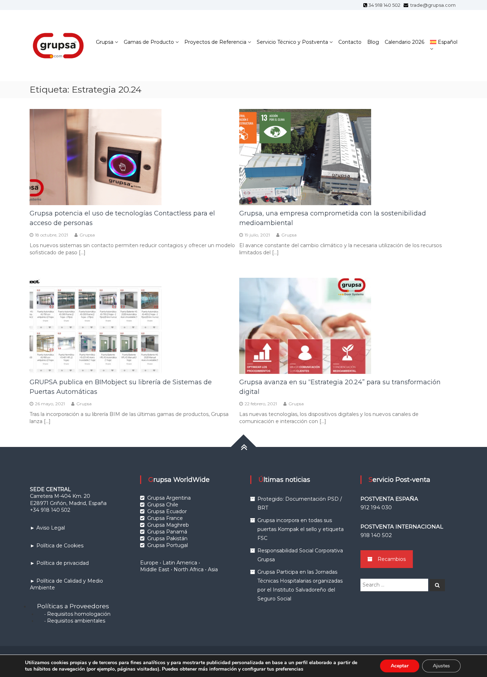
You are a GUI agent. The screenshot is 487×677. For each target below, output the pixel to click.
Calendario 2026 (404, 42)
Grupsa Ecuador (167, 511)
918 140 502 (376, 535)
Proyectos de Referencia (215, 42)
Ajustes (441, 665)
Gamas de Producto (149, 42)
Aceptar (400, 665)
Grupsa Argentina (169, 498)
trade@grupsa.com (432, 5)
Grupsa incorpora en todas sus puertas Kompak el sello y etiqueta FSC (300, 529)
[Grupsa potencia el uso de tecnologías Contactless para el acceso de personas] (96, 156)
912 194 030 (376, 507)
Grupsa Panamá (167, 531)
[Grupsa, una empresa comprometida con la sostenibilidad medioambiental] (305, 156)
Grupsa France (165, 518)
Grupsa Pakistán (167, 538)
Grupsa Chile (162, 504)
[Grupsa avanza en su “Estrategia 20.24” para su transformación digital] (305, 325)
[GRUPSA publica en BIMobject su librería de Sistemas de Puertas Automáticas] (96, 325)
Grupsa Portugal (167, 545)
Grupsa (104, 42)
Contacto (350, 42)
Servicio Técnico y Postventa (292, 42)
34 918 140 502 (385, 5)
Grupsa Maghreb (168, 525)
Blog (373, 42)
